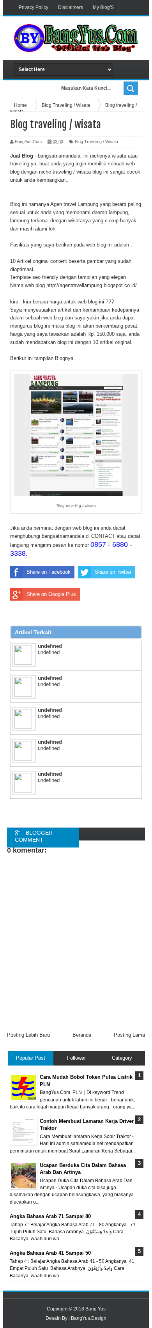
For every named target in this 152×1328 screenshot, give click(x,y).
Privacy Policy (33, 7)
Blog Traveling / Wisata (96, 141)
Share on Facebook (49, 572)
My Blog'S (103, 7)
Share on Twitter (113, 572)
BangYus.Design (88, 1318)
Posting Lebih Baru (28, 1035)
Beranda (81, 1035)
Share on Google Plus (51, 594)
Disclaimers (70, 7)
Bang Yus (95, 1309)
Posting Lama (129, 1035)
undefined (50, 646)
